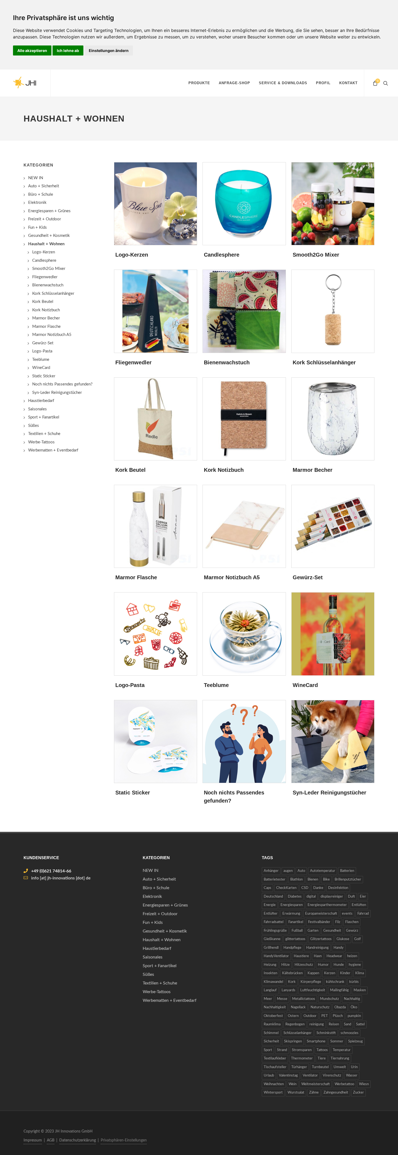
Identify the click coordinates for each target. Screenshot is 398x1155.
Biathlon (296, 879)
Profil (323, 83)
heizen (352, 956)
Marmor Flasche (136, 577)
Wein (292, 1084)
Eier (363, 896)
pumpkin (354, 1016)
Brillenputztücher (348, 879)
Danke (318, 888)
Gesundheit (332, 930)
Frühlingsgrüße (275, 930)
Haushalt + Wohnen (162, 940)
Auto (301, 871)
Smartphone (316, 1041)
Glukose (343, 939)
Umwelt (340, 1067)
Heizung (270, 965)
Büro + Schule (40, 194)
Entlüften (359, 905)
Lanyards (288, 990)
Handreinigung (317, 948)
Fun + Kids (37, 227)
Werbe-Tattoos (41, 442)
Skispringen (293, 1041)
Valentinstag (288, 1075)
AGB (50, 1140)
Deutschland (273, 896)
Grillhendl (271, 948)
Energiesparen (291, 905)
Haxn (318, 956)
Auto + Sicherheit (43, 186)
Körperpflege (311, 982)
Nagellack (298, 1007)
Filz (337, 922)
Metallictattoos (303, 999)
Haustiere (301, 956)
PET (324, 1016)
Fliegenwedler (133, 362)
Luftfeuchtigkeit (312, 990)
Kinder (345, 973)
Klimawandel (273, 982)
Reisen (334, 1024)
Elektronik (37, 203)
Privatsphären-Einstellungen (124, 1140)
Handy (339, 948)
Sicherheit (271, 1041)
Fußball (297, 930)
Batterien (347, 871)
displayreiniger (332, 896)
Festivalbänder (319, 922)
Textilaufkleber (275, 1058)
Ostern (293, 1016)
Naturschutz (320, 1007)
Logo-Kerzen (131, 255)
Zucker (358, 1092)
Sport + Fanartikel (43, 417)
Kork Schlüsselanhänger (324, 362)
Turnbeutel (320, 1067)
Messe (282, 999)
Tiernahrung (340, 1058)
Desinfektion (338, 888)
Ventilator (310, 1075)
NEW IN (35, 178)
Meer (268, 999)
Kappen (313, 973)
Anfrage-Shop (234, 83)
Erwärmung (291, 913)
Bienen (313, 879)
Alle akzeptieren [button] (32, 50)
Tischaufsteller (275, 1067)
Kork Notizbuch (224, 470)
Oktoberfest (273, 1016)
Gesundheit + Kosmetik (49, 236)
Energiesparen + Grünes (49, 211)
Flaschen (351, 922)
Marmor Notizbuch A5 (232, 577)
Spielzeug (355, 1041)
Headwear (334, 956)
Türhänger (299, 1067)
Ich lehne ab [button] (68, 50)
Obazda (340, 1007)
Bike (326, 879)
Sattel (360, 1024)
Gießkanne (272, 939)
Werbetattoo (344, 1084)
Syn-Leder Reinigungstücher (329, 793)
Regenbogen (295, 1024)
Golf (357, 939)
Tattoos (322, 1050)
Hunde (339, 965)
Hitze (285, 965)
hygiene (355, 965)
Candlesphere (221, 255)
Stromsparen (302, 1050)
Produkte (199, 83)
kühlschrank (335, 982)
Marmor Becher (312, 470)
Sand (347, 1024)
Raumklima (272, 1024)
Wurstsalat (296, 1092)
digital (311, 896)
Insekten (270, 973)
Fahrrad (363, 913)
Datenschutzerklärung (77, 1140)
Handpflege (292, 948)
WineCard (305, 685)
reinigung (316, 1024)
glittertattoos (295, 939)
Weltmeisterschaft (315, 1084)
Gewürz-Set (308, 577)
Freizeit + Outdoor (44, 219)
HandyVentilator (276, 956)
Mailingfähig (339, 990)
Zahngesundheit (336, 1092)
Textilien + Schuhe (44, 434)
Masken (360, 990)
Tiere (322, 1058)
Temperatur (342, 1050)
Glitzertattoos (321, 939)
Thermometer (302, 1058)
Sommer (336, 1041)
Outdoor (310, 1016)
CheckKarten (286, 888)
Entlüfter (271, 913)
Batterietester (274, 879)
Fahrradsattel (273, 922)
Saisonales (37, 409)
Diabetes (295, 896)
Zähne (314, 1092)
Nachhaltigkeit (275, 1007)
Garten (313, 930)
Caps (267, 888)
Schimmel (271, 1033)
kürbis (354, 982)
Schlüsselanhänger (297, 1033)
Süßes (33, 426)
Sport (268, 1050)
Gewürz (352, 930)
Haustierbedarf (41, 401)
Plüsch (338, 1016)
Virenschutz (332, 1075)
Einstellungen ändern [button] (109, 50)
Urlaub (269, 1075)
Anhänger (271, 871)
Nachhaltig (352, 999)
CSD (304, 888)
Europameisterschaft (321, 913)
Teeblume (216, 685)
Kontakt (348, 83)
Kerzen (329, 973)
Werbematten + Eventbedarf (53, 450)
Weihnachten (274, 1084)
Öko (354, 1007)
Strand (282, 1050)
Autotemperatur (322, 871)
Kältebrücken (292, 973)
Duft (351, 896)
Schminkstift (326, 1033)
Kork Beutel (130, 470)
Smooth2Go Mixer (316, 255)
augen (288, 871)
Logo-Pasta (130, 685)
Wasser (351, 1075)
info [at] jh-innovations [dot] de (61, 878)
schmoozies (349, 1033)
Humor (323, 965)
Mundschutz (329, 999)
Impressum (33, 1140)
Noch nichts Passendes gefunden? (62, 384)
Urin (354, 1067)
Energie (270, 905)
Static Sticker (132, 793)
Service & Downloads (283, 83)
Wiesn (364, 1084)
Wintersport (273, 1092)
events (347, 913)
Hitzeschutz (304, 965)
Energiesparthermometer (327, 905)
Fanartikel (295, 922)
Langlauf (270, 990)
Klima (359, 973)
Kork (292, 982)
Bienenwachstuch (227, 362)
